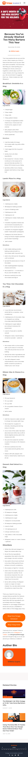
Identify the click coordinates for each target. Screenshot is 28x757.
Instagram (17, 632)
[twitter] (15, 755)
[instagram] (18, 755)
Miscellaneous (8, 697)
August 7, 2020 (7, 708)
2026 (14, 747)
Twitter (5, 634)
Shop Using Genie (14, 625)
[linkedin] (12, 755)
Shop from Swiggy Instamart (14, 617)
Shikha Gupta (15, 51)
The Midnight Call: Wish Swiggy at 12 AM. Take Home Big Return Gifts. (14, 703)
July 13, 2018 (6, 733)
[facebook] (9, 755)
